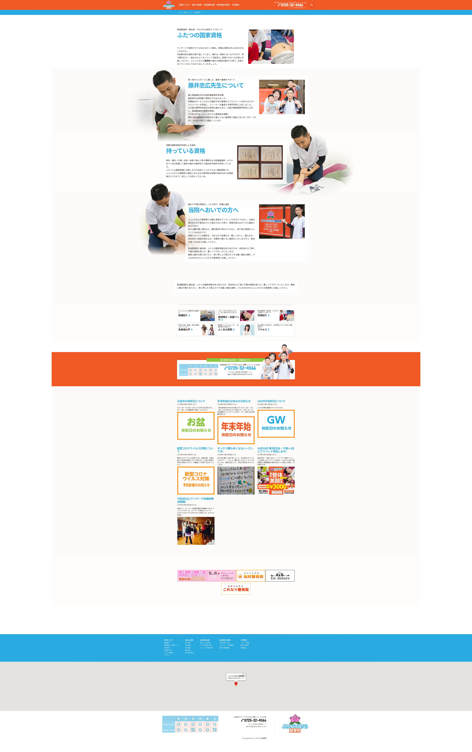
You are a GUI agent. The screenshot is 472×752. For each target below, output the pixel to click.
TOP (180, 12)
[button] (236, 684)
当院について (184, 5)
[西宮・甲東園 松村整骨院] (250, 575)
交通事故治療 (209, 5)
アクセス (167, 655)
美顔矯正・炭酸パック (171, 645)
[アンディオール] (280, 575)
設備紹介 (167, 643)
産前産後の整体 (223, 5)
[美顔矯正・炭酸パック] (191, 575)
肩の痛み (188, 645)
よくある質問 (168, 653)
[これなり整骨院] (236, 589)
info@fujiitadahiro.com (241, 374)
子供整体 (235, 5)
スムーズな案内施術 (206, 648)
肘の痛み (188, 648)
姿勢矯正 (243, 648)
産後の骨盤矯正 (224, 648)
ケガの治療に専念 (206, 645)
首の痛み (188, 643)
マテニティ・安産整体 (226, 645)
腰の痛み (188, 650)
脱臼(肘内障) (245, 645)
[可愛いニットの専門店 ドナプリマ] (221, 575)
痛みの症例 (196, 5)
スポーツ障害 (245, 643)
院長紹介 (167, 648)
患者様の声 (167, 650)
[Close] (244, 674)
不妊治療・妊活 (224, 643)
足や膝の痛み (189, 653)
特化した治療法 (205, 643)
